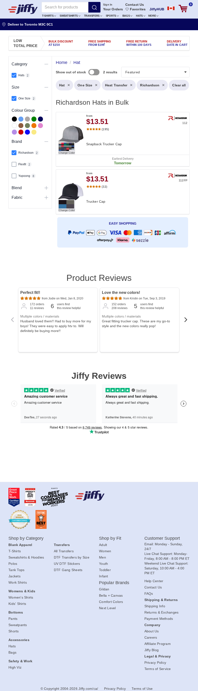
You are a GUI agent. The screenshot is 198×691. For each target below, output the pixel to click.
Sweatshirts (69, 15)
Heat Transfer (116, 85)
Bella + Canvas (111, 595)
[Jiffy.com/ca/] (97, 495)
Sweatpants (17, 625)
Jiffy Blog (151, 650)
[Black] (14, 119)
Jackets (14, 576)
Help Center (153, 581)
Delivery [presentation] (177, 43)
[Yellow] (34, 132)
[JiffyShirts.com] (23, 9)
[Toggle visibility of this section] (46, 64)
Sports (111, 15)
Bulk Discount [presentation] (61, 43)
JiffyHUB (156, 9)
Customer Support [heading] (162, 538)
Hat (62, 85)
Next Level (107, 608)
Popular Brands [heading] (114, 582)
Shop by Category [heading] (26, 538)
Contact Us (134, 5)
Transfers (92, 15)
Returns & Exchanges (161, 612)
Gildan (104, 589)
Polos (12, 564)
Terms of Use (142, 689)
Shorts (13, 631)
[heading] (121, 161)
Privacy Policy (155, 662)
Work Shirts (17, 582)
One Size (85, 85)
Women (105, 551)
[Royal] (27, 132)
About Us (151, 631)
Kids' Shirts (17, 604)
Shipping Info (154, 606)
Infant (103, 576)
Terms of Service (157, 669)
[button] (49, 16)
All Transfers (64, 551)
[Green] (34, 119)
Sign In (108, 4)
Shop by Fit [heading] (110, 538)
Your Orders (113, 9)
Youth (103, 564)
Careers (150, 637)
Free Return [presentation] (138, 43)
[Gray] (27, 119)
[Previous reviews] (12, 321)
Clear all (179, 85)
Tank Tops (16, 570)
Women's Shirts (20, 597)
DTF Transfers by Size (71, 557)
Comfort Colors (111, 602)
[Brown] (21, 125)
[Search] (94, 7)
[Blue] (21, 119)
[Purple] (14, 132)
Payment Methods (158, 619)
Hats (139, 15)
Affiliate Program (157, 644)
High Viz (14, 667)
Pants (12, 619)
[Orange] (34, 125)
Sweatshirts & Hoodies (26, 557)
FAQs (148, 593)
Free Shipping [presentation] (99, 43)
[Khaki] (27, 125)
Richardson (149, 85)
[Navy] (40, 119)
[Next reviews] (186, 321)
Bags (126, 15)
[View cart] (183, 8)
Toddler (105, 570)
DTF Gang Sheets (68, 570)
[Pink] (40, 125)
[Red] (21, 132)
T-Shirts (48, 15)
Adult (103, 545)
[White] (14, 125)
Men (102, 557)
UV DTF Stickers (67, 564)
